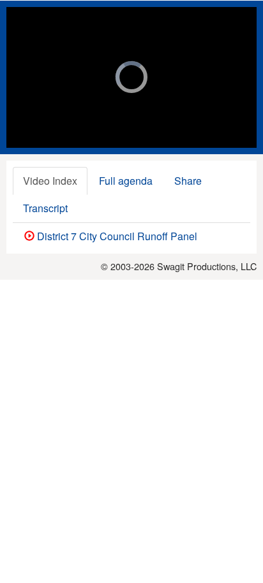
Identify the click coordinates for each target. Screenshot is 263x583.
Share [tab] (188, 180)
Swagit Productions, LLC (207, 266)
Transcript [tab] (45, 208)
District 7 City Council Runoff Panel (115, 236)
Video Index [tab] (50, 180)
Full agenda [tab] (126, 180)
